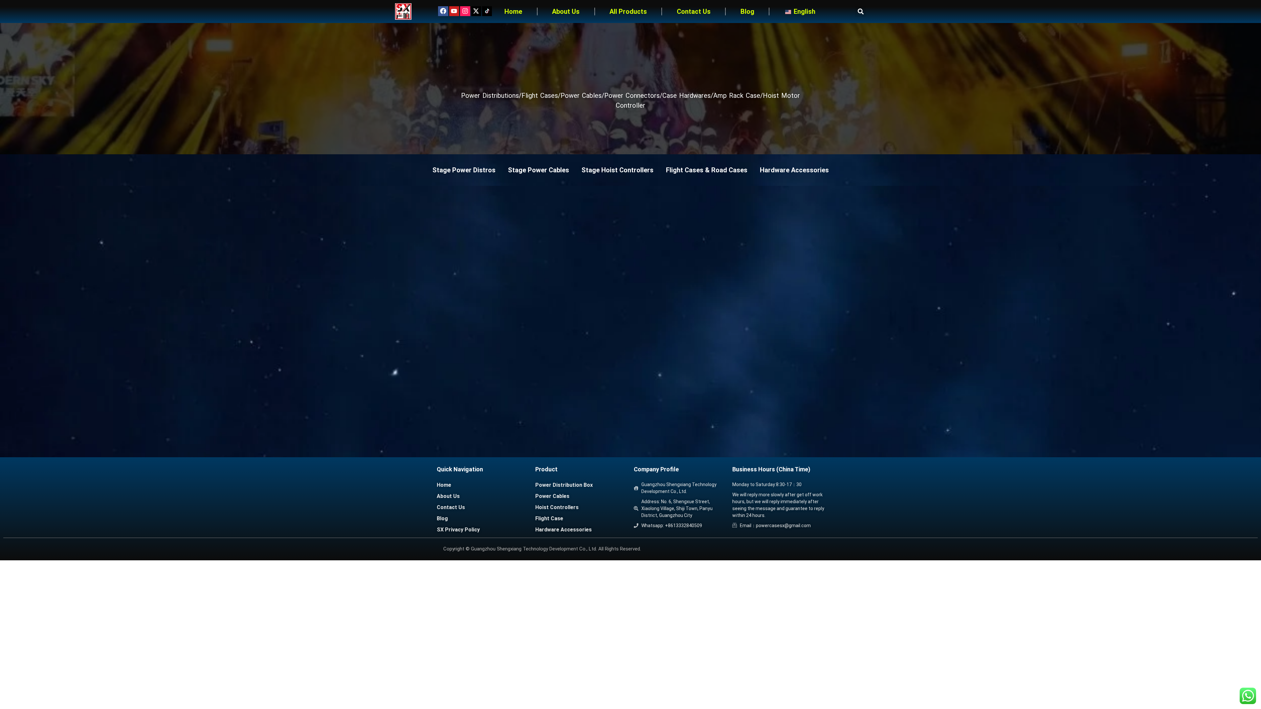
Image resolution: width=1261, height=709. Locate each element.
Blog (747, 11)
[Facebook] (443, 11)
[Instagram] (465, 11)
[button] (860, 11)
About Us (566, 11)
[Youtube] (454, 11)
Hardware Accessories (794, 170)
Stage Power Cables (538, 170)
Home (513, 11)
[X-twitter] (476, 11)
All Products (628, 11)
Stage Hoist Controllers (617, 170)
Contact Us (694, 11)
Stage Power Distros (464, 170)
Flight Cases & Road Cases (706, 170)
